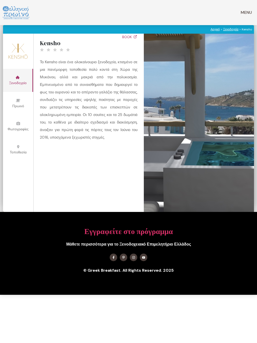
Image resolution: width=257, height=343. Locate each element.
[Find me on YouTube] (143, 257)
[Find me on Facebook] (113, 257)
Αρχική (215, 29)
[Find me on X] (123, 257)
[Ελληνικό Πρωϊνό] (16, 13)
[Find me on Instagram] (133, 257)
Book (127, 37)
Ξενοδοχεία (230, 29)
